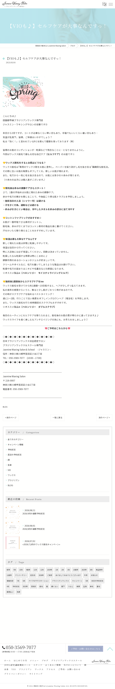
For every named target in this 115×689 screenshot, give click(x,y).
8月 (91, 570)
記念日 (32, 575)
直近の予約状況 (14, 454)
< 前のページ (10, 417)
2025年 (84, 570)
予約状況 (12, 449)
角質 (78, 586)
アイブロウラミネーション (39, 581)
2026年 (41, 575)
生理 (85, 586)
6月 (24, 581)
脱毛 (41, 586)
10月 (21, 570)
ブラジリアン (13, 480)
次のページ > (104, 417)
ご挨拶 (49, 575)
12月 (42, 570)
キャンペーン (77, 581)
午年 (86, 575)
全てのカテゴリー (15, 439)
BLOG (5, 406)
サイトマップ (35, 673)
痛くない (54, 586)
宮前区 (33, 586)
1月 (57, 570)
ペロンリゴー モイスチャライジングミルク (45, 272)
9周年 (28, 570)
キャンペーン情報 (15, 444)
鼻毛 (91, 586)
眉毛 (98, 586)
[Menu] (110, 4)
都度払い (10, 592)
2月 (62, 570)
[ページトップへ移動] (110, 649)
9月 (14, 570)
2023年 (25, 586)
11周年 (9, 575)
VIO (9, 470)
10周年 (75, 570)
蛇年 (8, 570)
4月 (8, 586)
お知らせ (94, 575)
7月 (18, 581)
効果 (18, 592)
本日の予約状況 (97, 581)
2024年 (49, 570)
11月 (35, 570)
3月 (68, 570)
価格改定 (10, 581)
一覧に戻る (57, 417)
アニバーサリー (21, 575)
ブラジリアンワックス (60, 581)
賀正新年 (99, 570)
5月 (87, 581)
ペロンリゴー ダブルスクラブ (38, 306)
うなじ (70, 586)
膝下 (63, 586)
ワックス (12, 475)
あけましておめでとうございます (68, 575)
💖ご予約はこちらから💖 (57, 328)
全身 (10, 464)
